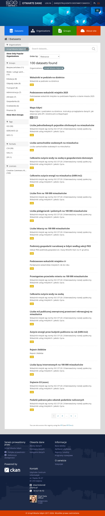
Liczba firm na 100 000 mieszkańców (48, 193)
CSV (31, 85)
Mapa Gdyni (36, 107)
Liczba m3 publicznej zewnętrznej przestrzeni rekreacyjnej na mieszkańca (61, 313)
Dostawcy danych (37, 449)
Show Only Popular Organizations (15, 54)
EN (98, 3)
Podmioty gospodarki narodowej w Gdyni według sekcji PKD (60, 246)
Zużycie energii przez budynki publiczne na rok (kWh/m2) (59, 332)
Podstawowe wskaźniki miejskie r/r (48, 261)
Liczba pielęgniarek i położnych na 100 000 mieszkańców (58, 211)
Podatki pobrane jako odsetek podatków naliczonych (57, 399)
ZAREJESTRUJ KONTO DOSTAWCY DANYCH (72, 3)
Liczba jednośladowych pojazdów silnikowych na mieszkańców (62, 125)
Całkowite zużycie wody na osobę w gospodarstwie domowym (61, 158)
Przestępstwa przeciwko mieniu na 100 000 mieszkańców (59, 276)
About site (91, 30)
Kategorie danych (37, 452)
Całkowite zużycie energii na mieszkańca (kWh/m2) (56, 175)
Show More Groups (15, 115)
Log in (48, 3)
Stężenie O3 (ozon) (39, 382)
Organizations (43, 30)
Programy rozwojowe (64, 455)
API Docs (69, 425)
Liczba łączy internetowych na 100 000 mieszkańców (56, 364)
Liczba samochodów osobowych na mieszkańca (54, 142)
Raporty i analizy (62, 452)
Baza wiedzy (60, 446)
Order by (34, 56)
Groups (67, 30)
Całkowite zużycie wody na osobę (47, 294)
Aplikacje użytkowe (63, 449)
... (66, 416)
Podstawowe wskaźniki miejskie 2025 (49, 92)
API (61, 425)
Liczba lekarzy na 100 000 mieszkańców (50, 228)
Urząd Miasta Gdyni (12, 448)
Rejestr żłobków (38, 349)
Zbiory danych (36, 446)
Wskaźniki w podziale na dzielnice (47, 77)
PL (95, 3)
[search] (93, 49)
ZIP (31, 117)
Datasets (19, 30)
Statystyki (59, 464)
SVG (35, 117)
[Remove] (62, 68)
